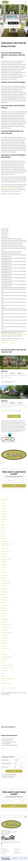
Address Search (17, 853)
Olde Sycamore (4, 637)
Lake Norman (4, 519)
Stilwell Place (4, 654)
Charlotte (3, 500)
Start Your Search (14, 416)
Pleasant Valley (4, 643)
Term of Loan (5, 767)
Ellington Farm (4, 589)
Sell (16, 23)
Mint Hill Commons (5, 627)
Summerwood (4, 659)
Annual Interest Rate (6, 763)
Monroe (3, 533)
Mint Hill (3, 530)
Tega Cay (3, 535)
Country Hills (4, 575)
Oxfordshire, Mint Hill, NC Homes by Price (11, 253)
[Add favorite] (26, 377)
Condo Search (4, 849)
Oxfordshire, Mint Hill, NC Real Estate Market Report (14, 334)
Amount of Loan (5, 760)
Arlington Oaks (4, 548)
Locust (2, 522)
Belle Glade (3, 561)
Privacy (25, 858)
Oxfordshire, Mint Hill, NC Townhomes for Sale (12, 243)
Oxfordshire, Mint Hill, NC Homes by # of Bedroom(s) (13, 287)
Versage (3, 673)
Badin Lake (3, 680)
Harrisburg (3, 508)
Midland (3, 527)
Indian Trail (3, 516)
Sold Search (3, 853)
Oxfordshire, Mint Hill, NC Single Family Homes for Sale (14, 241)
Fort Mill (3, 505)
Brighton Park (4, 564)
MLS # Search (17, 849)
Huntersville (4, 511)
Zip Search (16, 851)
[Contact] (1, 843)
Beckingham (4, 556)
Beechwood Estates (5, 559)
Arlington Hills (4, 545)
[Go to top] (1, 845)
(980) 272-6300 (4, 834)
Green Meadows (5, 605)
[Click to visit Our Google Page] (1, 463)
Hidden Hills (4, 613)
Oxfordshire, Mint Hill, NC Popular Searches (11, 238)
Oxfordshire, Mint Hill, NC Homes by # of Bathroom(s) (13, 308)
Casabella (3, 567)
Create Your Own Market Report (8, 687)
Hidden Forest (4, 610)
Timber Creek (4, 670)
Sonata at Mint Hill (5, 648)
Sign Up (3, 748)
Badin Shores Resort (6, 683)
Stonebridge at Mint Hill (6, 657)
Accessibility (14, 858)
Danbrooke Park (5, 580)
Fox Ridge (3, 599)
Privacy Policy (14, 842)
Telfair (2, 662)
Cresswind (3, 578)
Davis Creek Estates (5, 583)
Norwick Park (4, 629)
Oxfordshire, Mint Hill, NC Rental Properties (11, 251)
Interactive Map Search (9, 187)
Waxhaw (3, 538)
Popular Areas (4, 498)
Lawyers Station (5, 618)
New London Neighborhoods (8, 678)
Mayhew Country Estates (7, 624)
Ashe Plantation (5, 551)
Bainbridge (3, 553)
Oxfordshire (4, 640)
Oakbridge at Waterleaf (6, 632)
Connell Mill (4, 572)
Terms (20, 858)
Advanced (11, 23)
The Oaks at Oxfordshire (7, 667)
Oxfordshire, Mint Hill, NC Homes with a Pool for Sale (13, 246)
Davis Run (3, 586)
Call (2, 461)
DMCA (19, 842)
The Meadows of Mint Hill (7, 665)
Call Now (13, 343)
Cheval (2, 570)
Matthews (3, 524)
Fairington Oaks (5, 591)
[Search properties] (23, 26)
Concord (3, 503)
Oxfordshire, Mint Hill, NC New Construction (11, 245)
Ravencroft (3, 646)
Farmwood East (4, 597)
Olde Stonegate (4, 635)
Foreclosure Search (5, 851)
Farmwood (3, 594)
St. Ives (2, 651)
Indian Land (4, 514)
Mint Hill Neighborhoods (7, 544)
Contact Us (5, 343)
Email (4, 461)
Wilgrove (3, 676)
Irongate (3, 616)
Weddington (4, 541)
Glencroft (3, 602)
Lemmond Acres (5, 621)
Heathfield (3, 608)
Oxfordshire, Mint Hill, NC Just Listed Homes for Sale (13, 240)
